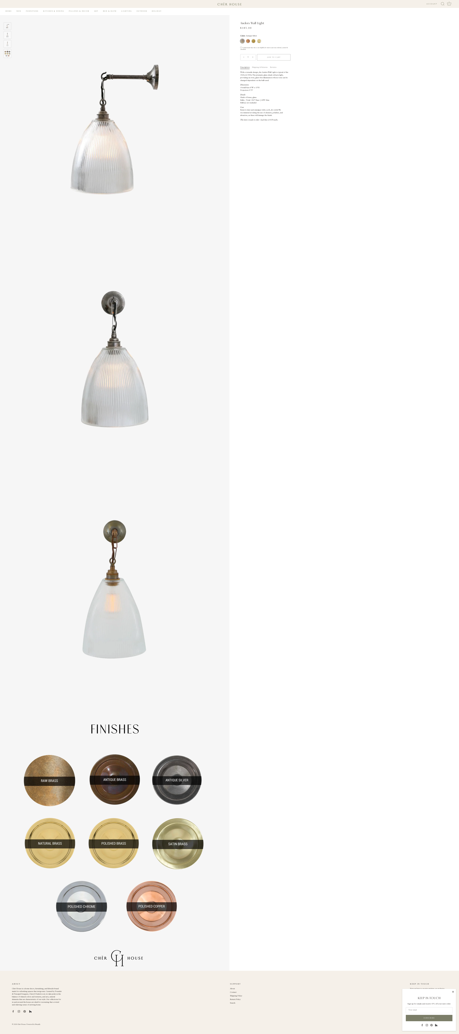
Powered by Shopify (33, 1024)
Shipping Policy (236, 996)
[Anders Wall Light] (7, 26)
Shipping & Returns (260, 67)
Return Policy (235, 1000)
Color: (248, 36)
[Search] (442, 4)
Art (96, 11)
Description (245, 67)
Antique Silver (242, 41)
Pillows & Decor (79, 11)
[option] (7, 26)
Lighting (126, 11)
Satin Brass (253, 41)
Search (232, 1003)
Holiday (157, 11)
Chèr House (21, 1024)
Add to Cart (274, 57)
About (232, 989)
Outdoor (142, 11)
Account (431, 4)
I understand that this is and (264, 48)
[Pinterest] (431, 1025)
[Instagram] (427, 1025)
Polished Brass (259, 41)
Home (8, 11)
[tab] (246, 67)
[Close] (453, 991)
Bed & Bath (110, 11)
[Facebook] (422, 1025)
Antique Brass (248, 41)
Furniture (32, 11)
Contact (233, 992)
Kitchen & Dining (53, 11)
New (18, 11)
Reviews (273, 67)
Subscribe (429, 1018)
